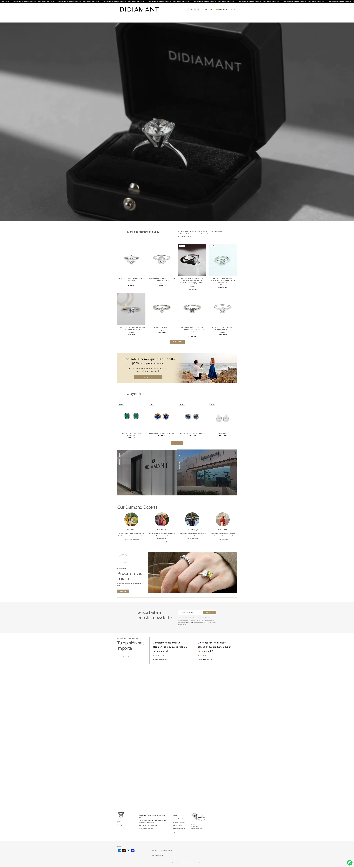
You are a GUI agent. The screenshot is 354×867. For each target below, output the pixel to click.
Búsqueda (154, 850)
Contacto (175, 815)
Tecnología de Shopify (123, 825)
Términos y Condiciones (179, 828)
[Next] (128, 656)
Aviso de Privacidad (177, 825)
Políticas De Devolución (179, 822)
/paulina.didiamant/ (161, 542)
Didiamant (119, 823)
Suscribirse (209, 612)
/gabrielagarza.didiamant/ (131, 539)
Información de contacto (199, 863)
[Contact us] (350, 863)
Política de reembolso (157, 855)
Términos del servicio (166, 850)
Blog (174, 832)
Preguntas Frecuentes (178, 818)
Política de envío (187, 863)
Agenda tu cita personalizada (145, 828)
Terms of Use (189, 622)
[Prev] (119, 656)
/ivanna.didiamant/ (192, 542)
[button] (207, 10)
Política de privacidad (165, 863)
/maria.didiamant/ (223, 539)
